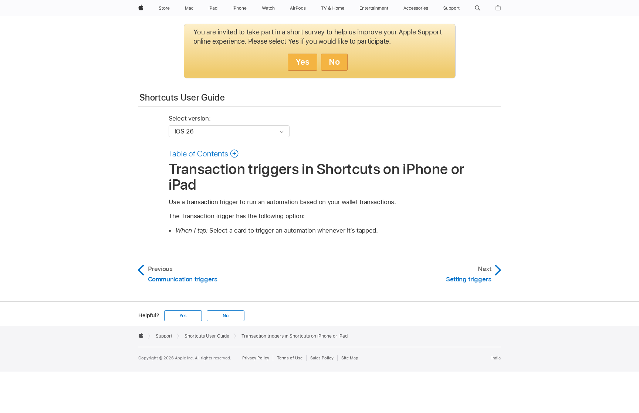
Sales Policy (322, 357)
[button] (477, 8)
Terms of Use (289, 357)
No (334, 62)
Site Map (349, 357)
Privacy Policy (255, 357)
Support (164, 336)
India (496, 357)
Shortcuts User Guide (182, 97)
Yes (302, 62)
